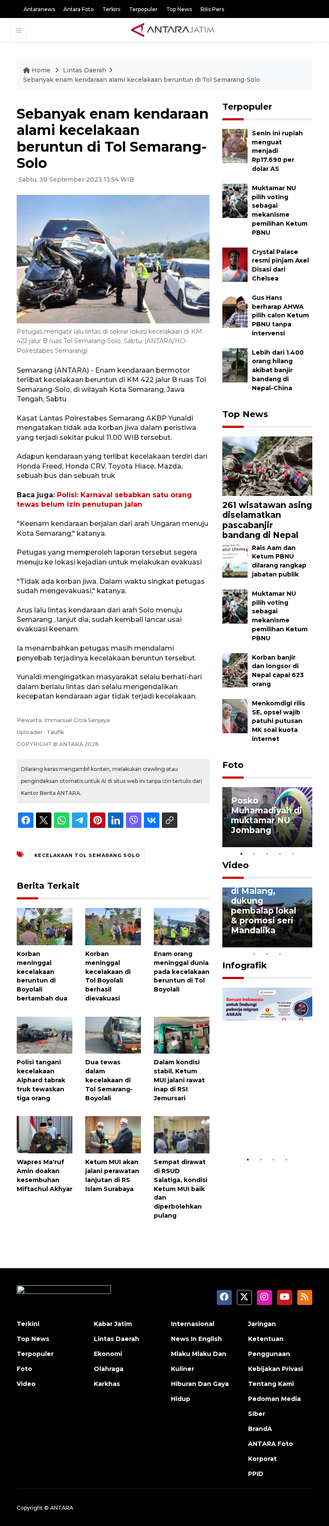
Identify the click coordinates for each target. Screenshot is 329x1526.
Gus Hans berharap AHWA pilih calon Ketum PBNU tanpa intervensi (280, 315)
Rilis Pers (212, 9)
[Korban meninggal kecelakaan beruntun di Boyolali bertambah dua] (44, 926)
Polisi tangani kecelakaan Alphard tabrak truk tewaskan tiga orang (41, 1080)
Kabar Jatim (113, 1324)
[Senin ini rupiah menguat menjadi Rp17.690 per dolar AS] (235, 145)
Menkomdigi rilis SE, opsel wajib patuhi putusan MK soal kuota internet (278, 721)
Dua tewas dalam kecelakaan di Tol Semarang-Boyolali (109, 1080)
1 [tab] (241, 853)
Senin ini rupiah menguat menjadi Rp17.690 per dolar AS (277, 151)
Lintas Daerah (84, 70)
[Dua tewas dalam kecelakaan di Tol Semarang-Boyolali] (113, 1034)
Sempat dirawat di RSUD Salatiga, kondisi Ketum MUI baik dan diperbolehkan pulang (180, 1188)
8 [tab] (254, 954)
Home (41, 70)
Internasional (192, 1324)
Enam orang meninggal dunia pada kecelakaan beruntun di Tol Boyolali (181, 971)
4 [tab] (280, 853)
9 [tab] (267, 954)
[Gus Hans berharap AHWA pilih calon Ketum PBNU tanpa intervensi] (235, 310)
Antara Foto (78, 9)
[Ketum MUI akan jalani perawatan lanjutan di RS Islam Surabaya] (113, 1134)
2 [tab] (254, 853)
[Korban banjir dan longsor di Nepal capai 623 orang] (235, 670)
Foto (233, 765)
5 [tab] (293, 853)
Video (235, 865)
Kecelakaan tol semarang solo (87, 855)
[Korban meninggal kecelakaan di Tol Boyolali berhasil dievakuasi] (113, 926)
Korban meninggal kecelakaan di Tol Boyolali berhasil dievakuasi (108, 976)
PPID (255, 1474)
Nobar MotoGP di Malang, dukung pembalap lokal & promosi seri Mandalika (263, 905)
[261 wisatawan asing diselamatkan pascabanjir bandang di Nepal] (267, 466)
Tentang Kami (271, 1384)
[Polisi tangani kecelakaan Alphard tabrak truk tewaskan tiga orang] (44, 1034)
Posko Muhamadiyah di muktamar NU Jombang (266, 815)
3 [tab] (267, 853)
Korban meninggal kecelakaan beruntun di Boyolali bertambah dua (42, 976)
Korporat (262, 1459)
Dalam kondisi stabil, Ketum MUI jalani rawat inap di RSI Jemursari (179, 1080)
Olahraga (108, 1369)
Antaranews (39, 9)
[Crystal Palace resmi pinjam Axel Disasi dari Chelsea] (235, 264)
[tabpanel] (267, 817)
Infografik (244, 965)
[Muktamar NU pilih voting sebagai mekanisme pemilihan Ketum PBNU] (235, 200)
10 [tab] (280, 954)
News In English (196, 1339)
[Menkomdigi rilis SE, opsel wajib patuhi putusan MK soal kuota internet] (235, 715)
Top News (179, 9)
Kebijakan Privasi (275, 1369)
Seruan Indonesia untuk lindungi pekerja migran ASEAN (266, 1121)
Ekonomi (108, 1354)
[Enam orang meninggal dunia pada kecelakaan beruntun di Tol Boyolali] (181, 926)
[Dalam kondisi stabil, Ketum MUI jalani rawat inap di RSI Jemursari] (181, 1034)
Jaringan (262, 1324)
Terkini (111, 9)
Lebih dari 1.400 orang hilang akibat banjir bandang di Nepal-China (278, 370)
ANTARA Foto (270, 1444)
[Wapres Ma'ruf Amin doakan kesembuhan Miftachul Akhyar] (44, 1134)
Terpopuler (143, 9)
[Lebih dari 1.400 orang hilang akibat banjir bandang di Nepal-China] (235, 365)
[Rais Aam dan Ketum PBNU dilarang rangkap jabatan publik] (235, 560)
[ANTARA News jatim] (172, 30)
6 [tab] (293, 942)
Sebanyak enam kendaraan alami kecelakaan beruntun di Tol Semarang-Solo (141, 80)
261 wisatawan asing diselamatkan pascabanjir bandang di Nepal (267, 520)
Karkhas (107, 1384)
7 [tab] (306, 942)
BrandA (260, 1429)
